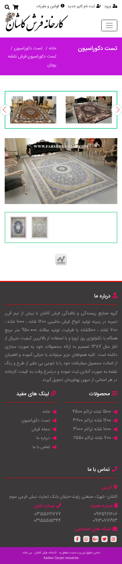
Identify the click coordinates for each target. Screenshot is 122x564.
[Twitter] (104, 539)
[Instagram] (113, 539)
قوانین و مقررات (47, 6)
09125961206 (105, 514)
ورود (107, 6)
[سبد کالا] (15, 8)
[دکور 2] (33, 109)
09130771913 (105, 521)
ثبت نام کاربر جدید (81, 6)
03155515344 (47, 521)
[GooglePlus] (95, 539)
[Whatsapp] (86, 539)
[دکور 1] (89, 109)
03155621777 (47, 514)
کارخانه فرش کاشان (45, 553)
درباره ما (43, 438)
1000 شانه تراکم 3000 (92, 429)
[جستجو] (7, 8)
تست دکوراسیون (28, 48)
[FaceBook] (77, 539)
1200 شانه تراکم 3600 (92, 420)
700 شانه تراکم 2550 (92, 438)
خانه (52, 48)
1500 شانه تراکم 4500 (92, 412)
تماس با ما (41, 447)
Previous (5, 109)
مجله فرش (41, 429)
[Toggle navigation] (109, 25)
